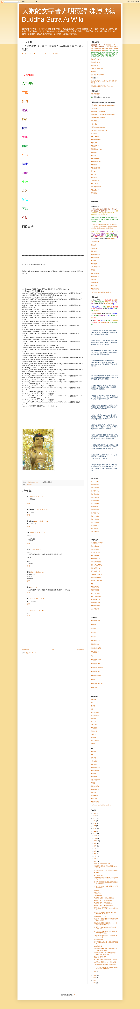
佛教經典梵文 (105, 322)
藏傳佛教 (93, 636)
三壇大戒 (93, 245)
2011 (94, 831)
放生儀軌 (96, 873)
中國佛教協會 (95, 108)
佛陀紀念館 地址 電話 (97, 683)
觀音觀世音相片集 (96, 648)
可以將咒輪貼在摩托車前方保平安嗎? (105, 964)
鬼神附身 (93, 737)
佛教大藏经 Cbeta (96, 190)
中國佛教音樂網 (101, 50)
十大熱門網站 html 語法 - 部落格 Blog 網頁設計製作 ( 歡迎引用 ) (105, 968)
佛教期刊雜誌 (95, 273)
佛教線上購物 (95, 289)
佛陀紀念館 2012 (96, 660)
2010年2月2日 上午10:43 (37, 549)
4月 (95, 856)
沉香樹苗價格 (103, 226)
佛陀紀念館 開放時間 (97, 667)
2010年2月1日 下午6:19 (41, 509)
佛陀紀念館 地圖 (95, 664)
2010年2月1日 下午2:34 (36, 496)
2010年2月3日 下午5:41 (37, 599)
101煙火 (93, 734)
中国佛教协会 (95, 121)
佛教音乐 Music (95, 136)
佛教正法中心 (95, 183)
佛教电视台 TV (95, 152)
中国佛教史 (94, 133)
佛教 (99, 322)
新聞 (25, 101)
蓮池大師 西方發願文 (100, 957)
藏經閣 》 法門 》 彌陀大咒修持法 (104, 898)
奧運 (92, 702)
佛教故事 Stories (96, 139)
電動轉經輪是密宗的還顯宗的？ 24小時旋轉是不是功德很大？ (105, 923)
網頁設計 (29, 484)
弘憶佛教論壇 (95, 609)
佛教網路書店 (95, 276)
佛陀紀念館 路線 (95, 671)
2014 (94, 823)
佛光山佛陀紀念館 (96, 675)
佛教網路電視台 (95, 254)
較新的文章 (25, 649)
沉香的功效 (99, 224)
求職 (92, 78)
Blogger (76, 995)
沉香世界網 (109, 228)
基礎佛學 (93, 718)
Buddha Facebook (96, 580)
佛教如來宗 (94, 251)
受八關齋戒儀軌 (98, 875)
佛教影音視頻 (95, 257)
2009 (94, 975)
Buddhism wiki (108, 304)
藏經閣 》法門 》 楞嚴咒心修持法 (103, 905)
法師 (92, 709)
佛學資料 (93, 751)
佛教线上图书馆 (95, 168)
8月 (95, 846)
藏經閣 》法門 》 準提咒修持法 (103, 900)
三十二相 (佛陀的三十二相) (102, 863)
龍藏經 (93, 743)
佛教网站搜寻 (95, 165)
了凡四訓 (106, 47)
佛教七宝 (93, 174)
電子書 (93, 706)
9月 (95, 843)
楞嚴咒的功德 (98, 895)
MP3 (95, 503)
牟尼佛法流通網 (95, 602)
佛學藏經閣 (94, 264)
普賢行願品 (97, 893)
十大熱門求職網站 (96, 59)
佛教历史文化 (95, 177)
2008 (94, 977)
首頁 (53, 649)
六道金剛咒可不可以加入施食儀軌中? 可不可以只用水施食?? (105, 949)
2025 (94, 815)
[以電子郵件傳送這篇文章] (43, 482)
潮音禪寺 (102, 237)
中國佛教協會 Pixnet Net (98, 117)
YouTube (96, 574)
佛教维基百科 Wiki (96, 161)
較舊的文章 (80, 649)
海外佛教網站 (95, 282)
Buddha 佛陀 (111, 238)
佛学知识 (93, 171)
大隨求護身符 (95, 740)
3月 (95, 859)
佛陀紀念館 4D (95, 652)
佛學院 (93, 270)
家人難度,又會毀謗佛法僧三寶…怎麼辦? (105, 959)
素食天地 (93, 279)
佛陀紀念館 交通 (95, 620)
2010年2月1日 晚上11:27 (37, 532)
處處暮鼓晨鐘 (98, 946)
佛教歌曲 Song (95, 143)
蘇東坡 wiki (94, 731)
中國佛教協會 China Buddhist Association (103, 105)
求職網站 (93, 71)
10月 (95, 841)
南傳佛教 (93, 632)
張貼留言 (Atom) (31, 653)
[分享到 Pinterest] (51, 482)
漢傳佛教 (93, 628)
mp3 (96, 565)
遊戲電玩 (93, 699)
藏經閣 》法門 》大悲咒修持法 (103, 903)
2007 (94, 980)
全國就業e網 (94, 65)
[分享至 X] (47, 482)
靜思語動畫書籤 (98, 939)
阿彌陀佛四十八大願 (100, 916)
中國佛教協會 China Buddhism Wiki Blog (103, 114)
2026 (94, 813)
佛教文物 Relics (95, 146)
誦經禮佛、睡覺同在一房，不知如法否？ (106, 962)
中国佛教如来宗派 (96, 187)
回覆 (28, 503)
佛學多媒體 (99, 48)
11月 (95, 838)
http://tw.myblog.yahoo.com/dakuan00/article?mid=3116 (40, 54)
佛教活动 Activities (96, 149)
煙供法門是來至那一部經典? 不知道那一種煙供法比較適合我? (105, 913)
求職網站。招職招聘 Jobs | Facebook (102, 86)
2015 (94, 821)
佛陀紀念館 (94, 687)
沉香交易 (106, 224)
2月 (95, 861)
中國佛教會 (94, 761)
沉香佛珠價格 (101, 228)
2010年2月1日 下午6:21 (41, 521)
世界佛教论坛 (95, 180)
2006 (94, 983)
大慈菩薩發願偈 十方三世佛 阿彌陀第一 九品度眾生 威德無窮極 (105, 953)
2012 (94, 828)
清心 (92, 656)
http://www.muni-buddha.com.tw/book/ (102, 292)
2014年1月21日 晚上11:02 (37, 610)
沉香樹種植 (94, 226)
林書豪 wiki (94, 248)
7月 (95, 848)
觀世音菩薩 (94, 725)
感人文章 (93, 721)
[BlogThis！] (45, 482)
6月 (95, 851)
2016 (94, 818)
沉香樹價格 (113, 224)
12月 (95, 836)
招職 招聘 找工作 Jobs (97, 75)
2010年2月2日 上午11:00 (37, 587)
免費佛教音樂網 (95, 94)
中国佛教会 (94, 124)
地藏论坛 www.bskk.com (98, 127)
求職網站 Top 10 (95, 62)
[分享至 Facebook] (49, 482)
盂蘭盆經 (96, 890)
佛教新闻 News (95, 158)
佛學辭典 (93, 624)
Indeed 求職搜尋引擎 (97, 68)
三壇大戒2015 (95, 242)
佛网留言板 (94, 193)
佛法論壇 (93, 260)
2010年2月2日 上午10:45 (37, 572)
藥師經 (112, 47)
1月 (95, 972)
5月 (95, 853)
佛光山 (93, 679)
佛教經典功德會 (95, 606)
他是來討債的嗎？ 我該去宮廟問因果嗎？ (106, 870)
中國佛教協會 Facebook (98, 111)
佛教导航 (93, 155)
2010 (94, 833)
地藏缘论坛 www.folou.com (99, 130)
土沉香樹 (93, 228)
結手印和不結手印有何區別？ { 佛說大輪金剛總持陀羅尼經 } (105, 932)
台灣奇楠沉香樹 (112, 226)
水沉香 (93, 224)
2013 (94, 826)
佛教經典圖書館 (107, 48)
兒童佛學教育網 (95, 267)
